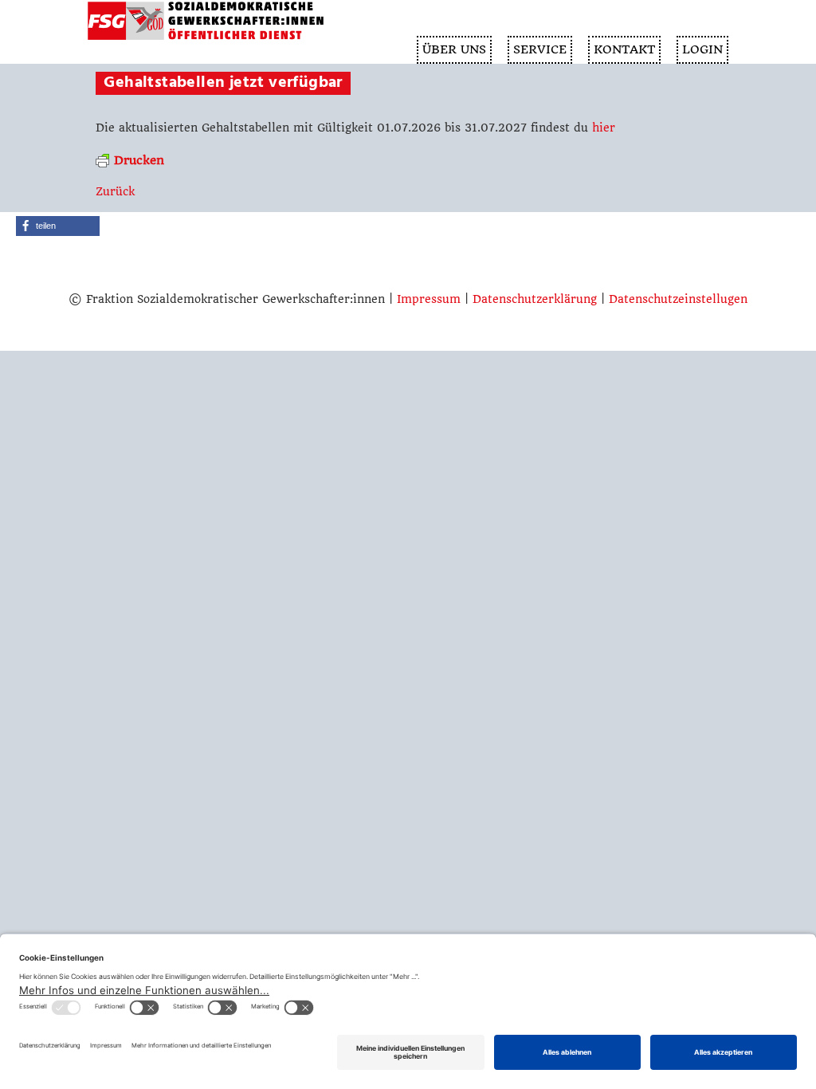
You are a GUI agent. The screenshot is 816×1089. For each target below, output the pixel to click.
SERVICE (540, 49)
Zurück (115, 191)
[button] (58, 226)
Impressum (429, 299)
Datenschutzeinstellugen (678, 299)
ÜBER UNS (454, 49)
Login (702, 49)
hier (603, 127)
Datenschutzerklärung (535, 299)
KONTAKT (624, 49)
